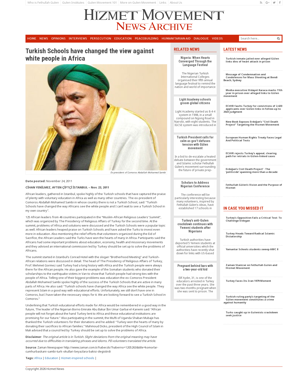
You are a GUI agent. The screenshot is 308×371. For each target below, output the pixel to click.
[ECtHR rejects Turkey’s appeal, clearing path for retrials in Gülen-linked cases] (253, 157)
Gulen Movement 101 (102, 2)
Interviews (78, 38)
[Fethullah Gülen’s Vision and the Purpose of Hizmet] (253, 189)
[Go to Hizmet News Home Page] (154, 20)
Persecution (100, 38)
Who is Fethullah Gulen (43, 2)
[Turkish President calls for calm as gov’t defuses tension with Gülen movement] (195, 156)
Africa (38, 358)
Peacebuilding (147, 38)
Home (31, 38)
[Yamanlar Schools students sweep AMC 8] (253, 253)
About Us (176, 2)
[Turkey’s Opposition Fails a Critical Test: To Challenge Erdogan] (253, 222)
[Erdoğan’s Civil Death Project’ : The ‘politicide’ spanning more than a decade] (253, 173)
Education (123, 38)
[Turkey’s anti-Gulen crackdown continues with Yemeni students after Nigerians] (195, 239)
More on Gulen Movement (138, 2)
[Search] (278, 38)
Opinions (58, 38)
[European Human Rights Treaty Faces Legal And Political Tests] (253, 141)
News (43, 38)
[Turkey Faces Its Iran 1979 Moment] (253, 285)
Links (162, 2)
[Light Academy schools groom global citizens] (195, 114)
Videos (217, 38)
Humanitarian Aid (176, 38)
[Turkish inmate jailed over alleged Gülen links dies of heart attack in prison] (253, 63)
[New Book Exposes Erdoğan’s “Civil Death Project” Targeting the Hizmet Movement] (253, 126)
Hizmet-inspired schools (77, 358)
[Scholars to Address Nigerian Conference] (195, 198)
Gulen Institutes (73, 2)
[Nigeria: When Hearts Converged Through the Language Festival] (195, 74)
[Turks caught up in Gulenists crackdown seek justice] (253, 316)
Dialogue (201, 38)
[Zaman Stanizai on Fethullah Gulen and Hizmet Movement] (253, 269)
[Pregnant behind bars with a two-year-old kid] (195, 281)
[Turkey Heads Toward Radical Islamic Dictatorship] (253, 237)
